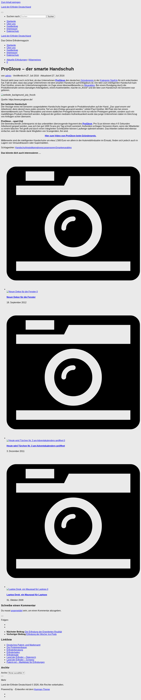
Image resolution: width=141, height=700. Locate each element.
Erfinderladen (13, 652)
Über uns (11, 24)
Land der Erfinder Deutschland (16, 7)
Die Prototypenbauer (17, 647)
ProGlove (60, 80)
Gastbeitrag (12, 26)
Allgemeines (35, 60)
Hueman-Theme (42, 689)
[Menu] (2, 12)
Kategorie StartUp (109, 80)
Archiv (4, 673)
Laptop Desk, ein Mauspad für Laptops (27, 595)
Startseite (11, 21)
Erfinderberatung (15, 650)
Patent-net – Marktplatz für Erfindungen (26, 662)
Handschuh (20, 147)
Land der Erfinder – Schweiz (20, 660)
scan (44, 147)
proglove (37, 147)
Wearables (89, 85)
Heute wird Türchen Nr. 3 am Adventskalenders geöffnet (36, 446)
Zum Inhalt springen (11, 2)
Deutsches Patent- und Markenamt (23, 645)
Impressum (12, 29)
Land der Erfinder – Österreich (21, 657)
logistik (29, 147)
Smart (58, 147)
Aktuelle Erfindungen (17, 60)
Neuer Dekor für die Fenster (21, 297)
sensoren (51, 147)
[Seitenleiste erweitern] (2, 676)
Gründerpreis (87, 80)
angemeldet (16, 610)
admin (8, 76)
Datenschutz (13, 31)
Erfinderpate (13, 655)
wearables (66, 147)
